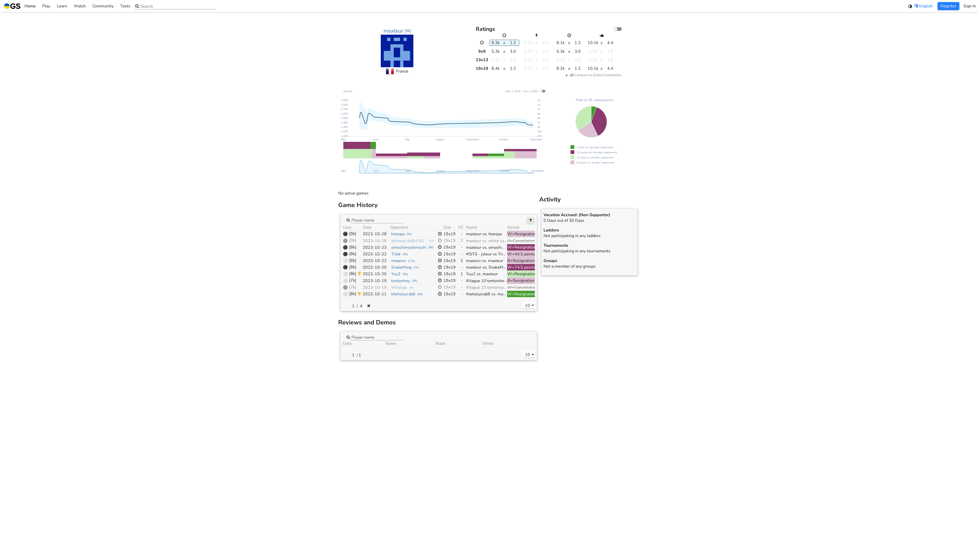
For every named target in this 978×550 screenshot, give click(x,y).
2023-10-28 (375, 234)
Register (948, 6)
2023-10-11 (375, 294)
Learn (62, 6)
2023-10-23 (375, 247)
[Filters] (531, 220)
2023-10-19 (375, 281)
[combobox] (377, 219)
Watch (80, 6)
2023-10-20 (375, 267)
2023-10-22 (375, 254)
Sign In (969, 6)
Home (30, 6)
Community (103, 6)
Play (46, 6)
